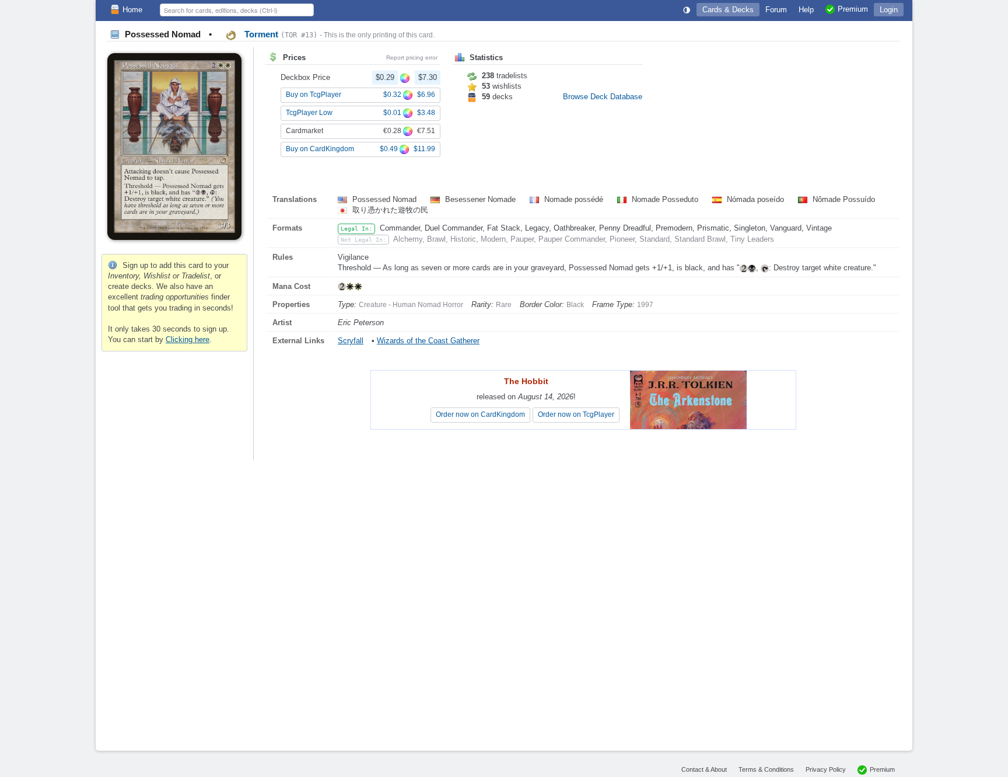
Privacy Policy (826, 769)
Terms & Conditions (766, 769)
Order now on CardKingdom (480, 414)
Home (132, 9)
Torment (279, 34)
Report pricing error (412, 57)
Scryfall (350, 340)
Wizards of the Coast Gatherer (428, 340)
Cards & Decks (728, 9)
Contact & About (704, 769)
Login (889, 9)
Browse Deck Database (602, 96)
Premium (882, 769)
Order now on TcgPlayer (576, 414)
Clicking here (187, 339)
